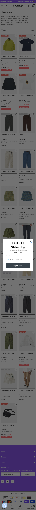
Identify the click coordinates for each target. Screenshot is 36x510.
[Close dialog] (30, 241)
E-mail (8, 256)
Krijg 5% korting (18, 266)
